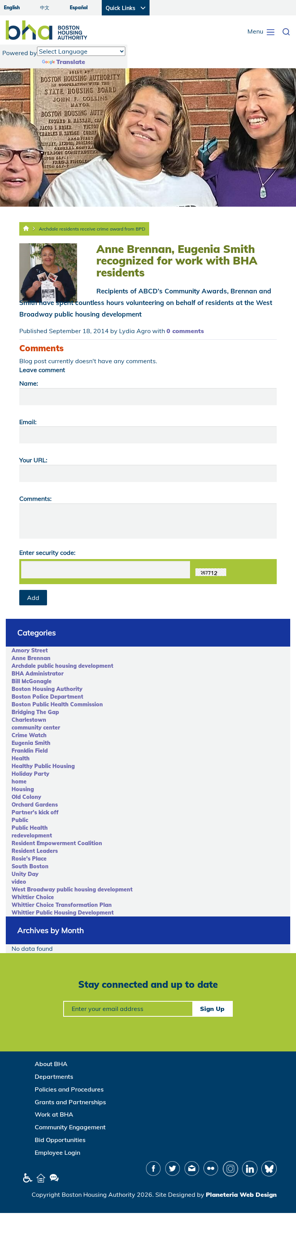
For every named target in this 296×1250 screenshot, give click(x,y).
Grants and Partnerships (70, 1102)
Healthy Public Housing (43, 766)
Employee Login (57, 1152)
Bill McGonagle (32, 681)
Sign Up (212, 1008)
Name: (28, 383)
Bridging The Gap (35, 712)
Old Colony (26, 796)
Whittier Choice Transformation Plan (62, 904)
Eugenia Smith (31, 743)
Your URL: (33, 460)
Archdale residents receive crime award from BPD (92, 229)
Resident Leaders (35, 850)
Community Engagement (70, 1127)
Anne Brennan (31, 658)
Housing (23, 789)
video (19, 881)
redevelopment (32, 835)
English (12, 7)
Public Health (30, 827)
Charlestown (29, 719)
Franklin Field (30, 750)
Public (20, 820)
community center (36, 727)
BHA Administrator (38, 673)
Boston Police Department (47, 696)
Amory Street (30, 650)
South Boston (30, 866)
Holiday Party (30, 773)
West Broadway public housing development (72, 889)
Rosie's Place (29, 858)
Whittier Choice (33, 897)
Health (21, 758)
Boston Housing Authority (47, 689)
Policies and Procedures (69, 1089)
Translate (70, 62)
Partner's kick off (35, 812)
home (19, 781)
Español (78, 7)
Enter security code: (47, 552)
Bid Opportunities (60, 1140)
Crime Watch (29, 735)
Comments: (35, 498)
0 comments (185, 331)
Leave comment (42, 370)
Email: (28, 422)
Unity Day (25, 874)
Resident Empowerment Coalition (57, 843)
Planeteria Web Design (241, 1194)
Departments (54, 1076)
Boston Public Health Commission (57, 704)
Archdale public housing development (62, 665)
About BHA (51, 1064)
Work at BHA (54, 1114)
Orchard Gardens (35, 804)
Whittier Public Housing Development (63, 912)
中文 (44, 7)
